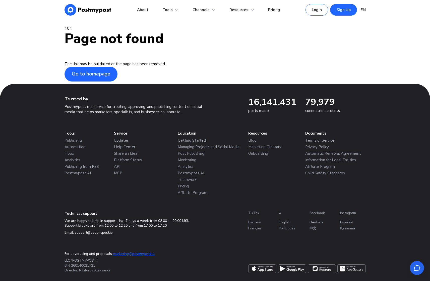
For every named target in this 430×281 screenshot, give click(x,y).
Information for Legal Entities (330, 160)
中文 (313, 228)
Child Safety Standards (325, 173)
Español (346, 222)
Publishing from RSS (82, 166)
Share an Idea (125, 153)
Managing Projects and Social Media (208, 146)
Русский (254, 222)
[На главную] (88, 10)
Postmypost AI (78, 173)
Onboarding (258, 153)
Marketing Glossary (264, 146)
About (142, 9)
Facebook (317, 213)
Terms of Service (319, 140)
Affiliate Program (192, 192)
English (284, 222)
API (117, 166)
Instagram (348, 213)
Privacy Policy (317, 146)
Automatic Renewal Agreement (333, 153)
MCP (118, 173)
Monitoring (187, 160)
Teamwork (187, 179)
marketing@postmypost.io (133, 253)
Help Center (124, 146)
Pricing (274, 9)
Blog (252, 140)
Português (287, 228)
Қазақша (347, 228)
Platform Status (128, 160)
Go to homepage (91, 73)
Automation (75, 146)
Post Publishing (191, 153)
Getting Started (192, 140)
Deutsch (316, 222)
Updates (121, 140)
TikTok (253, 213)
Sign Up (343, 10)
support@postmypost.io (94, 232)
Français (255, 228)
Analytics (72, 160)
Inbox (69, 153)
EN (363, 10)
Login (317, 10)
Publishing (73, 140)
